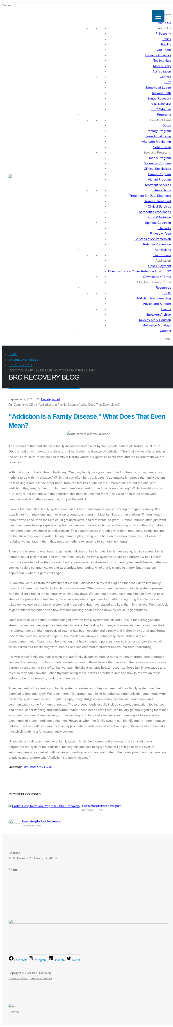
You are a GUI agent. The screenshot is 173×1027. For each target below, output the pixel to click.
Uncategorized (50, 399)
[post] (44, 806)
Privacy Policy (18, 978)
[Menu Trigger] (158, 16)
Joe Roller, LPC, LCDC (37, 767)
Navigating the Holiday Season (41, 821)
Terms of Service (41, 978)
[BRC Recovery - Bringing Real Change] (21, 176)
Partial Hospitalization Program (101, 806)
